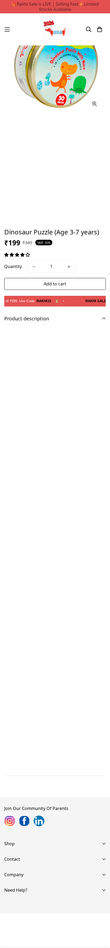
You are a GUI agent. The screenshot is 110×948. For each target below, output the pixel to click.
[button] (17, 255)
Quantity (13, 266)
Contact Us (15, 882)
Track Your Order (21, 904)
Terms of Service (21, 938)
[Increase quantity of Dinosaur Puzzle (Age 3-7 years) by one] (69, 267)
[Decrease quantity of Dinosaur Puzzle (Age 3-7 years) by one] (34, 267)
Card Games (16, 866)
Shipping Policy (19, 930)
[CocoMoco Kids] (55, 29)
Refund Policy (18, 921)
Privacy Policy (18, 913)
